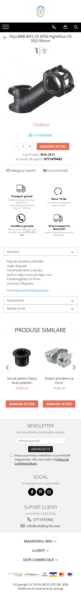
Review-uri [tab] (16, 308)
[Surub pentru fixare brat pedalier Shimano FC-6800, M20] (22, 357)
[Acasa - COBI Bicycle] (40, 11)
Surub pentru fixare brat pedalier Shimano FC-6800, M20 (22, 380)
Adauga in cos (53, 146)
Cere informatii (57, 170)
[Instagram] (49, 492)
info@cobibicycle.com (43, 526)
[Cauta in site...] (76, 27)
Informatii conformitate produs (28, 290)
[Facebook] (32, 492)
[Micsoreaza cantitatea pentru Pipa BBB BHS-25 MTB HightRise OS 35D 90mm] (16, 146)
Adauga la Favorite (23, 170)
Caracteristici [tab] (15, 300)
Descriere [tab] (13, 252)
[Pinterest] (41, 492)
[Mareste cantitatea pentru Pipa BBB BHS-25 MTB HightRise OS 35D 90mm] (30, 146)
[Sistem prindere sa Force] (59, 357)
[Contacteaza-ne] (54, 27)
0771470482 (43, 519)
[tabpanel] (40, 90)
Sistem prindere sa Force (59, 380)
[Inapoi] (3, 38)
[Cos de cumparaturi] (65, 27)
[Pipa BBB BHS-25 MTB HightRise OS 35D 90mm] (40, 90)
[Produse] (6, 28)
